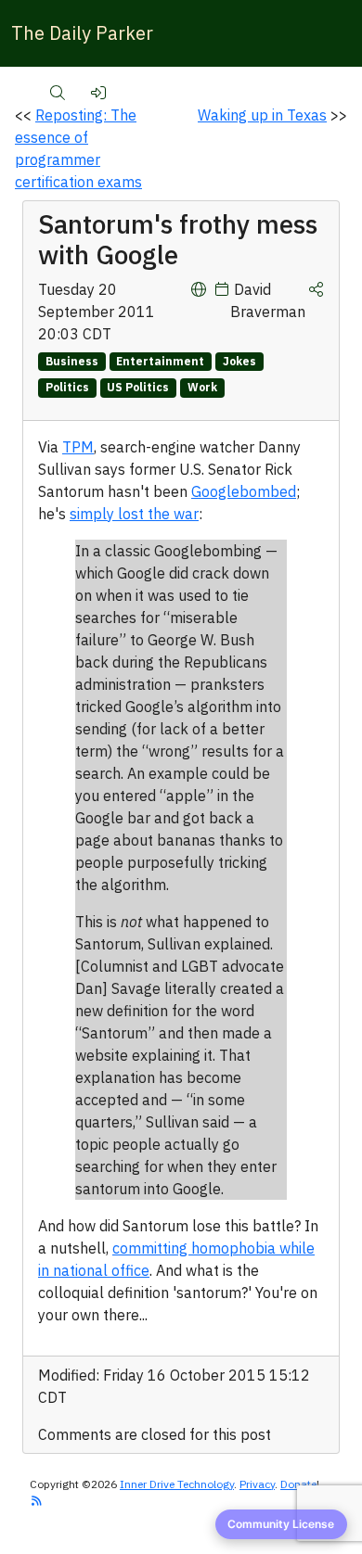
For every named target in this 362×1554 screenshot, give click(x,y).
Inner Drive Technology (177, 1484)
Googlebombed (243, 491)
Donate (298, 1484)
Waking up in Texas (262, 115)
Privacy (257, 1484)
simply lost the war (134, 513)
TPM (78, 447)
